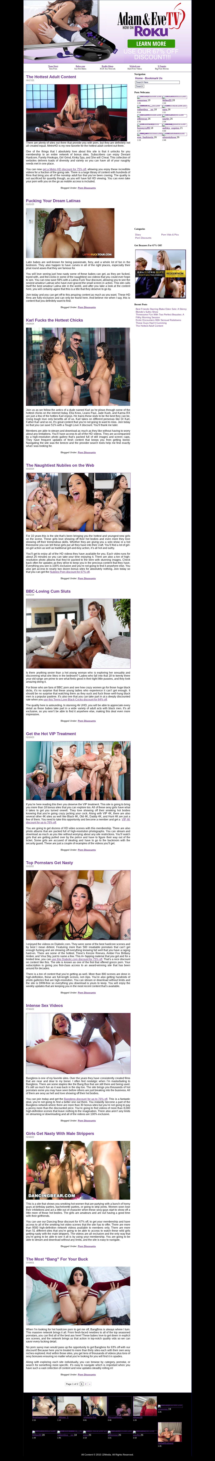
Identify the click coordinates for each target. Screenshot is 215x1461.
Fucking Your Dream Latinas (53, 200)
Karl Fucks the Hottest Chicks (54, 320)
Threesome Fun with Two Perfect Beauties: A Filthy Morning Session (160, 316)
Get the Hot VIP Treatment (51, 733)
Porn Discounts (87, 188)
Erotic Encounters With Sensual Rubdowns (158, 320)
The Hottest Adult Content (51, 77)
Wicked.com (135, 66)
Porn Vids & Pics (170, 234)
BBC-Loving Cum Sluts (48, 591)
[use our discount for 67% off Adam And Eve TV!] (107, 62)
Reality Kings (107, 66)
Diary (138, 234)
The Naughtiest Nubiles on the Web (60, 465)
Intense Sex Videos (44, 1005)
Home (139, 78)
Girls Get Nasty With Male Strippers (60, 1133)
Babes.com (80, 66)
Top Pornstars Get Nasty (49, 862)
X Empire (162, 66)
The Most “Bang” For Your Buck (57, 1259)
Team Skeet (53, 66)
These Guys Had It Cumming (151, 323)
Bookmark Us (153, 78)
